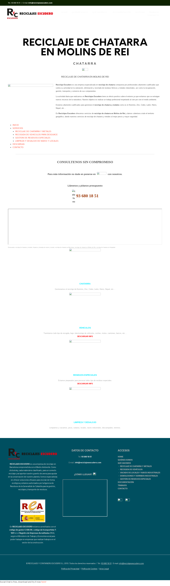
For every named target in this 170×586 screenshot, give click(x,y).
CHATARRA (85, 284)
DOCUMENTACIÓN (122, 12)
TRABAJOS (154, 12)
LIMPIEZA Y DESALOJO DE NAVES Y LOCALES (36, 140)
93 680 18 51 (15, 3)
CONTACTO (153, 15)
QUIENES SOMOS (80, 12)
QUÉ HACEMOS (99, 12)
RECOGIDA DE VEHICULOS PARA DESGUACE (36, 134)
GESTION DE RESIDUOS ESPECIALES (32, 137)
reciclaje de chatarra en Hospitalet (105, 247)
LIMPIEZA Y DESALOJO (85, 422)
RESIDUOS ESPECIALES (85, 375)
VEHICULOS (85, 328)
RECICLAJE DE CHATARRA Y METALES (33, 131)
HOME (64, 12)
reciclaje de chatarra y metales (23, 247)
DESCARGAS (19, 144)
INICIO (16, 125)
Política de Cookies (89, 569)
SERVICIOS (18, 128)
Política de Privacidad (70, 569)
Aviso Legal (104, 569)
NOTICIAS (139, 12)
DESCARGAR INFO (85, 336)
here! (43, 581)
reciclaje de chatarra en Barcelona (64, 247)
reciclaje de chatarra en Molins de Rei (85, 247)
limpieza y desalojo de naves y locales (43, 247)
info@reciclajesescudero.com (88, 462)
